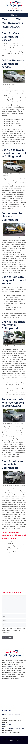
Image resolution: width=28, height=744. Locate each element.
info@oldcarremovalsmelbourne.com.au (13, 728)
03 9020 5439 (14, 10)
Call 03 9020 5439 (7, 724)
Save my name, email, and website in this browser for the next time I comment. (14, 630)
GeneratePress (15, 740)
